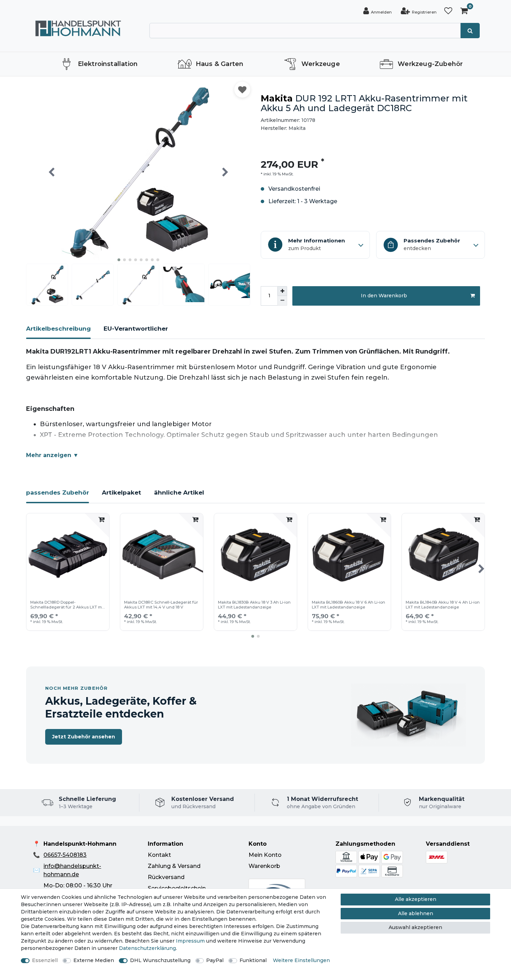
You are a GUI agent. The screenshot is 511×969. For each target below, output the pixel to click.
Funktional (253, 960)
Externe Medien (93, 960)
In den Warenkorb (384, 295)
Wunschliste (242, 90)
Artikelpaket (121, 492)
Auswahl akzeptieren (415, 927)
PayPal (215, 960)
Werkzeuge (320, 64)
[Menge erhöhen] (282, 291)
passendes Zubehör (57, 492)
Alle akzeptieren (415, 899)
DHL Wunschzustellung (160, 960)
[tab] (58, 331)
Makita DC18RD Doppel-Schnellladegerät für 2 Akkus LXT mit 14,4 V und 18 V (67, 605)
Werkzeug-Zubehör (430, 64)
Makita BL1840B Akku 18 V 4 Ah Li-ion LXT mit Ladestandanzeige (443, 605)
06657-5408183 (65, 855)
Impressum (190, 941)
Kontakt (159, 855)
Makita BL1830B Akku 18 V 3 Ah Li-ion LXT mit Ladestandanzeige (254, 605)
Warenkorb (264, 866)
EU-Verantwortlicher (136, 328)
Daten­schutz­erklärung (147, 948)
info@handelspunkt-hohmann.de (72, 870)
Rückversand (166, 877)
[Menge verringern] (282, 301)
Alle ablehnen (415, 913)
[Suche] (470, 30)
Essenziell (45, 960)
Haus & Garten (220, 64)
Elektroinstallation (108, 64)
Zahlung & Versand (174, 866)
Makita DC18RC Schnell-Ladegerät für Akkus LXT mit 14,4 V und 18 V (161, 605)
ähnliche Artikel (179, 492)
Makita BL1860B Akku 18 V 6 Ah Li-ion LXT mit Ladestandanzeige (348, 605)
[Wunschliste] (448, 11)
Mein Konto (265, 855)
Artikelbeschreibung (58, 328)
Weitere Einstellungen (301, 960)
